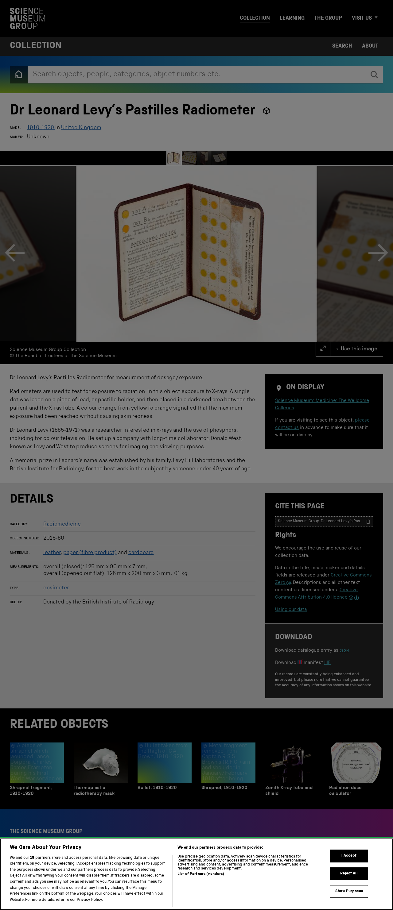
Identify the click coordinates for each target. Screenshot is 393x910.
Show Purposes (349, 891)
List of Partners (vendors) (200, 874)
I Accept (348, 856)
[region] (196, 874)
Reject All (349, 874)
